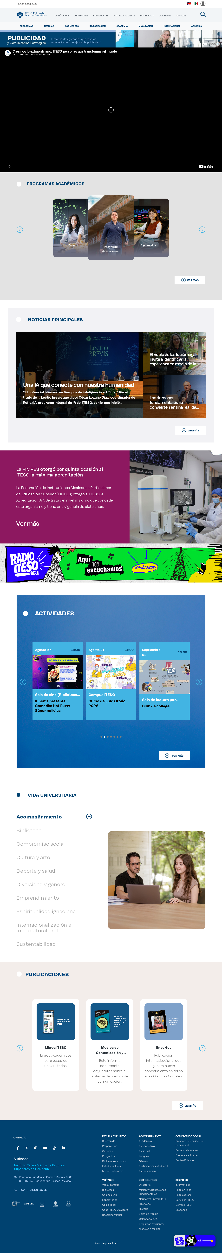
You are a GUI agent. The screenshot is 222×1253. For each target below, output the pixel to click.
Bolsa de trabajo (148, 1213)
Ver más (27, 523)
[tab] (56, 816)
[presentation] (23, 682)
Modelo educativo (112, 1171)
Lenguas (144, 1156)
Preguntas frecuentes (151, 1224)
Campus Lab (109, 1194)
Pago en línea (183, 1189)
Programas (26, 25)
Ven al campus (110, 1184)
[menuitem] (62, 15)
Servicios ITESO (185, 1199)
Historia (143, 1208)
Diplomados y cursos (114, 1161)
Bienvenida (108, 1141)
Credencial (182, 1209)
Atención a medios (149, 1228)
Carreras (107, 1151)
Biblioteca (108, 1189)
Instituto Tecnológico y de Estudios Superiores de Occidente (39, 1167)
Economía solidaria (187, 1155)
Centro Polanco (185, 1160)
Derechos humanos (187, 1150)
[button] (101, 737)
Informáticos (183, 1184)
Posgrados (108, 1156)
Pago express (183, 1194)
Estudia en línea (111, 1166)
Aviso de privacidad (106, 1243)
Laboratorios (109, 1199)
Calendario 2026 (148, 1218)
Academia (122, 25)
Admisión (196, 25)
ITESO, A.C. (145, 1203)
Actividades (72, 25)
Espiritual (144, 1151)
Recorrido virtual (112, 1214)
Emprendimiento (148, 1171)
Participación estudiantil (153, 1166)
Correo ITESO (184, 1204)
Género (143, 1161)
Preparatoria (109, 1146)
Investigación (98, 25)
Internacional (172, 25)
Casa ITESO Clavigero (115, 1209)
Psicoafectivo (147, 1146)
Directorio (145, 1184)
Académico (145, 1141)
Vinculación (146, 25)
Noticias (49, 25)
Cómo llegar (109, 1204)
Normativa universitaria (153, 1198)
